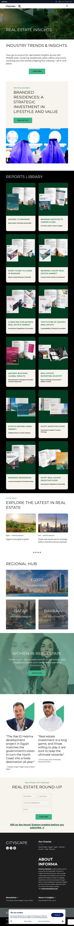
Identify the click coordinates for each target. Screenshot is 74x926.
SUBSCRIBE (37, 71)
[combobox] (34, 803)
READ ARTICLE (22, 120)
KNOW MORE (37, 673)
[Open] (50, 803)
